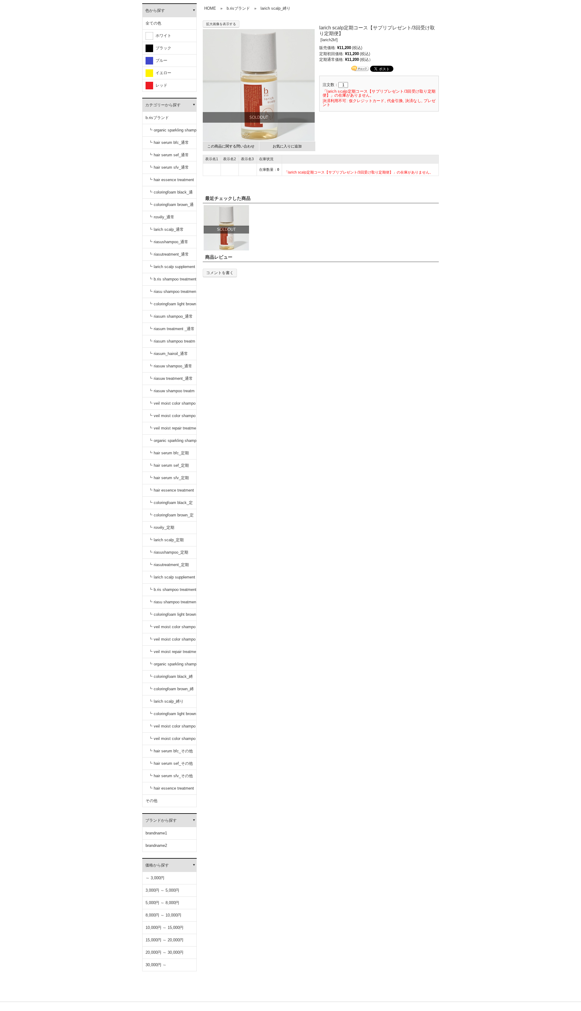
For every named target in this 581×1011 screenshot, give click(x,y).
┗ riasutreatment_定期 (169, 564)
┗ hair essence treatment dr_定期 (171, 492)
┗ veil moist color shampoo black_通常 (172, 405)
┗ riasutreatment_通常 (169, 254)
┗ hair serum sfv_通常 (169, 167)
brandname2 (156, 845)
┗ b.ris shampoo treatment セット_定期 (172, 591)
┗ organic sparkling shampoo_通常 (172, 132)
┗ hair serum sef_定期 (169, 465)
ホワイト (162, 35)
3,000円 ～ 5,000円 (162, 890)
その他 (151, 800)
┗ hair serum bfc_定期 (169, 453)
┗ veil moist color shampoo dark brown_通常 (172, 417)
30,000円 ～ (156, 965)
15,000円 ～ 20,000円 (164, 940)
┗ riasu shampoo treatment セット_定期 (172, 604)
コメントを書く (220, 272)
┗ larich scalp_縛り (166, 701)
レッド (160, 85)
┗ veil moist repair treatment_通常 (172, 430)
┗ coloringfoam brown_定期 (171, 517)
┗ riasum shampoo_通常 (171, 316)
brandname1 (156, 833)
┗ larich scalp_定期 (166, 540)
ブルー (160, 60)
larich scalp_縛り (275, 8)
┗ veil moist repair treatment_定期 (172, 653)
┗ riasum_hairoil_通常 (168, 353)
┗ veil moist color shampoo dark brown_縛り (172, 740)
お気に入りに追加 (287, 146)
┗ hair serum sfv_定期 (169, 478)
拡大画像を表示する (221, 24)
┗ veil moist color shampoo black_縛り (172, 728)
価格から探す (157, 865)
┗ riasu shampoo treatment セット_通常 (172, 293)
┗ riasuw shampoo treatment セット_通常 (172, 393)
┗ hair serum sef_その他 (171, 763)
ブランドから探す (161, 820)
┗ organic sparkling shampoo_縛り (172, 666)
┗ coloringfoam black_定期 (171, 504)
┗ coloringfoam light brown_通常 (172, 306)
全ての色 (153, 23)
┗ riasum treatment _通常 (172, 329)
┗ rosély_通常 (161, 217)
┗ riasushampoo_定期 (168, 552)
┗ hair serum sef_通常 (169, 155)
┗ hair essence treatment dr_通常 (171, 181)
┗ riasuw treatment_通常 (171, 378)
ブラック (162, 48)
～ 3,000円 (155, 878)
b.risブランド (157, 117)
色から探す (155, 10)
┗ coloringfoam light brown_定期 (172, 616)
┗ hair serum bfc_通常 (169, 142)
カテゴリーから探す (163, 105)
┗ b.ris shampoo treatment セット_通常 (172, 281)
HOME (210, 8)
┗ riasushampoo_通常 (168, 242)
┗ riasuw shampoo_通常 (170, 366)
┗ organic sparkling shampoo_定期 (172, 442)
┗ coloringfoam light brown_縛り (172, 715)
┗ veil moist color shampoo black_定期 (172, 629)
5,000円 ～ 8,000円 (162, 902)
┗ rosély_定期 (161, 527)
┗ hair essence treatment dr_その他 (171, 790)
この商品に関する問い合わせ (230, 146)
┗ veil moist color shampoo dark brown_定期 (172, 641)
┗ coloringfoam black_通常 (171, 194)
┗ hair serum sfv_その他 (171, 776)
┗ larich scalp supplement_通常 (172, 268)
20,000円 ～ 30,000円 (164, 952)
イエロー (162, 73)
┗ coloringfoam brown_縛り (171, 691)
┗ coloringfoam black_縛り (171, 678)
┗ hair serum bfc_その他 (171, 751)
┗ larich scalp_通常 (166, 229)
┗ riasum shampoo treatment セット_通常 (172, 343)
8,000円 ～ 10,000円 (163, 915)
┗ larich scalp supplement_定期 (172, 579)
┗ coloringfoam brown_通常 (171, 206)
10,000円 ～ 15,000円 (164, 927)
